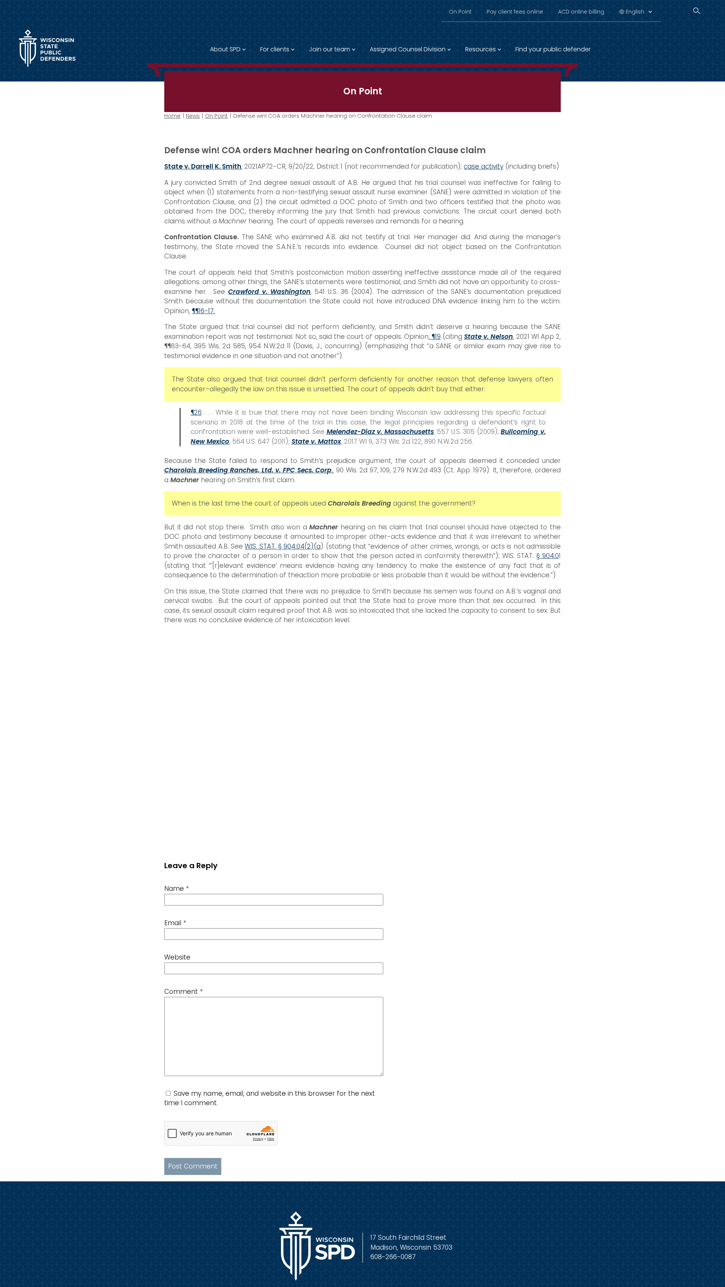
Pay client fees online (515, 11)
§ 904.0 (547, 555)
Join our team (329, 49)
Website (177, 957)
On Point (460, 11)
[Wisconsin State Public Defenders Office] (47, 68)
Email (175, 922)
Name (176, 888)
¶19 (435, 336)
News (193, 116)
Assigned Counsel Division (408, 49)
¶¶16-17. (203, 310)
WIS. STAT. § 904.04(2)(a (283, 546)
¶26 (196, 412)
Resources (480, 49)
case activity (483, 166)
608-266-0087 (393, 1256)
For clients (274, 49)
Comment (183, 991)
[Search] (696, 11)
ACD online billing (581, 11)
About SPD (225, 49)
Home (172, 116)
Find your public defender (553, 49)
